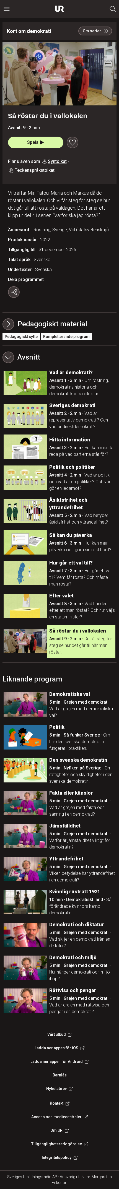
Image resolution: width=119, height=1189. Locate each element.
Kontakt (56, 1103)
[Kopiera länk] (14, 292)
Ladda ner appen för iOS (56, 1048)
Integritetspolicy (56, 1157)
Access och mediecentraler (56, 1117)
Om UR (56, 1130)
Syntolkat (57, 161)
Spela (32, 142)
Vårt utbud (56, 1034)
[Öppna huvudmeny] (6, 9)
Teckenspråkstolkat (35, 170)
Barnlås (60, 1075)
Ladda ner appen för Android (56, 1061)
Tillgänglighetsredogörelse (56, 1144)
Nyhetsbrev (56, 1088)
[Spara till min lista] (72, 142)
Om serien (92, 31)
